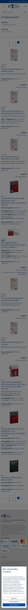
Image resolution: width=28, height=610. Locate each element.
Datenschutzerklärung (17, 593)
